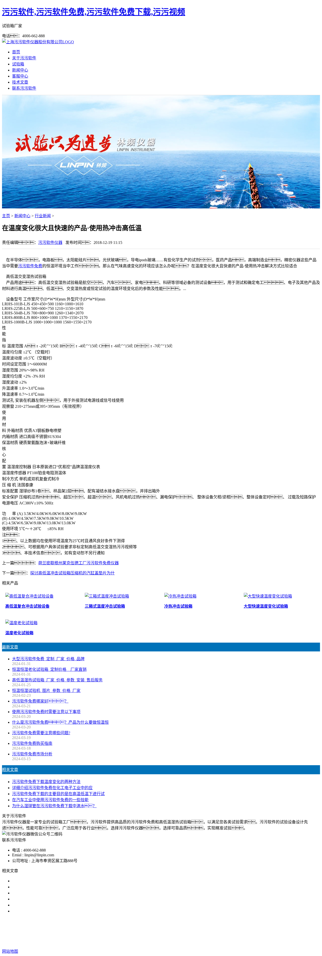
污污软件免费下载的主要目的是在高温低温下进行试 (58, 794)
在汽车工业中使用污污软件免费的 (42, 905)
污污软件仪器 (50, 242)
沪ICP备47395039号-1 (239, 941)
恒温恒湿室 (212, 931)
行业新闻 (43, 216)
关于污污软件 (24, 58)
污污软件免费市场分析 (32, 754)
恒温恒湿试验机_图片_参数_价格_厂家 (46, 690)
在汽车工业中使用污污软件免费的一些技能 (50, 800)
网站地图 (183, 941)
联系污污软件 (24, 88)
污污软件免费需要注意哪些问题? (41, 733)
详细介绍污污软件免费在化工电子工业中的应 (52, 788)
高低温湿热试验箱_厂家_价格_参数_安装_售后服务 (57, 680)
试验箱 (18, 64)
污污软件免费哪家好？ (40, 701)
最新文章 (10, 647)
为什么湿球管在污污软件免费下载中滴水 (48, 911)
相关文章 (10, 769)
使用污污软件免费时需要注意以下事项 (46, 712)
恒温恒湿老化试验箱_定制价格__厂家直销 (49, 669)
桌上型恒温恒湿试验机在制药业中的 (44, 881)
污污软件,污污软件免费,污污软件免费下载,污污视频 (93, 11)
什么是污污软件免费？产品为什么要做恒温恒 (60, 722)
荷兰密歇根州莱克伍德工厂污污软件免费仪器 (78, 563)
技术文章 (20, 82)
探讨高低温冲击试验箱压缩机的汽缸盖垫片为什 (72, 573)
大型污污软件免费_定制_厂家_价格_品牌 (48, 659)
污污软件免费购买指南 (32, 743)
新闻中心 (20, 70)
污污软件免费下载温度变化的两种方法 (46, 782)
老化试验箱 (189, 931)
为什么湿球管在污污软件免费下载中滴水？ (54, 806)
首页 (16, 52)
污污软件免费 (30, 266)
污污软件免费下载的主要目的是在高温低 (48, 899)
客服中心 (20, 76)
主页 (6, 216)
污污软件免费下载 (159, 931)
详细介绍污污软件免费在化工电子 (42, 893)
